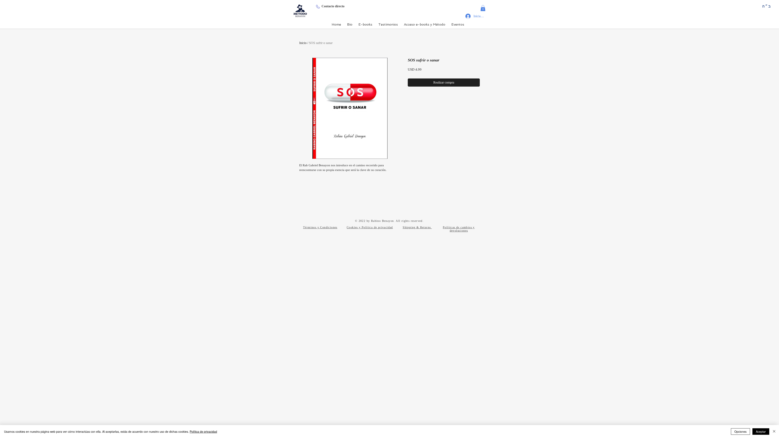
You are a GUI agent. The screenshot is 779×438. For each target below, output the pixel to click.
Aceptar (761, 431)
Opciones (740, 431)
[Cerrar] (774, 431)
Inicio (303, 43)
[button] (482, 8)
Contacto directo (333, 6)
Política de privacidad (203, 431)
